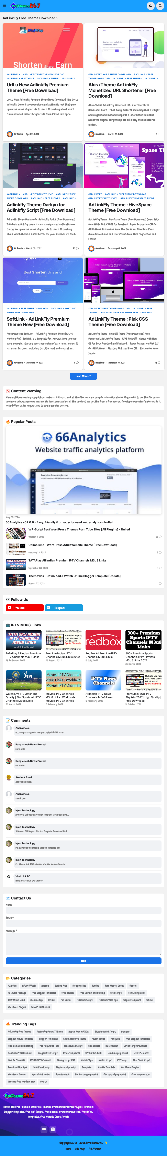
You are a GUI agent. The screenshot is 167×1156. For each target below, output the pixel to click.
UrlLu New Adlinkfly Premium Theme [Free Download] (37, 87)
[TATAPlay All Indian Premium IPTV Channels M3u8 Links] (16, 564)
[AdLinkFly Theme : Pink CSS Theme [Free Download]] (124, 280)
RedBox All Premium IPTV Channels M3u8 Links (101, 655)
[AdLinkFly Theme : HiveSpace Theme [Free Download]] (124, 165)
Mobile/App (36, 1000)
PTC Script (122, 1060)
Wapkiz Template (132, 1000)
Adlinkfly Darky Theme (39, 194)
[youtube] (44, 1129)
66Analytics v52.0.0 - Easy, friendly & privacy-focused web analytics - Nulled (59, 522)
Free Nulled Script (73, 1046)
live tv (43, 1081)
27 (74, 248)
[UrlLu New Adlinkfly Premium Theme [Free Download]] (42, 45)
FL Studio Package (17, 993)
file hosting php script (86, 1074)
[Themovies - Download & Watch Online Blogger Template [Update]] (16, 580)
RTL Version (95, 1148)
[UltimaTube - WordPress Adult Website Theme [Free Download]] (16, 549)
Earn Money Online (114, 985)
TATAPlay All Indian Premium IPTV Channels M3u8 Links (68, 560)
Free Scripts (116, 993)
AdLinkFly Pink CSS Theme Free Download (127, 312)
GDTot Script (111, 1046)
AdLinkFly (14, 74)
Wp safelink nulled (41, 1074)
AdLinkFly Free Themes (128, 78)
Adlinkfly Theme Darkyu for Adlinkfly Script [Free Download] (41, 207)
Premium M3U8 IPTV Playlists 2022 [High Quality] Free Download (143, 697)
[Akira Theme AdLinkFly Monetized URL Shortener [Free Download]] (124, 45)
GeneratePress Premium (20, 1053)
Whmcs (149, 1000)
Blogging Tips (79, 985)
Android (45, 985)
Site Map (80, 1148)
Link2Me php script (118, 1053)
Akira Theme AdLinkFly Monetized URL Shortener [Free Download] (122, 90)
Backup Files (61, 985)
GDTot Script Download (135, 1046)
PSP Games (66, 1000)
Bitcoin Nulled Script (105, 1031)
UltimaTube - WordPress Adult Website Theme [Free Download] (73, 545)
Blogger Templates (48, 1038)
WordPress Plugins (17, 1007)
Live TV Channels (16, 1060)
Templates (87, 1067)
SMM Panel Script (42, 1067)
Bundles (95, 985)
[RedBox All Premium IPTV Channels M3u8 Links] (103, 640)
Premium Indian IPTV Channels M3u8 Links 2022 (63, 655)
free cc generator (141, 1074)
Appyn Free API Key (78, 1031)
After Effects (29, 985)
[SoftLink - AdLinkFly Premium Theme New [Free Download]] (42, 280)
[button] (6, 6)
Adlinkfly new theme (21, 78)
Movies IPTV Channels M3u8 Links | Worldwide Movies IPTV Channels (61, 697)
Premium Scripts (85, 1000)
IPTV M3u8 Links (16, 1000)
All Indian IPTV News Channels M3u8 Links (99, 695)
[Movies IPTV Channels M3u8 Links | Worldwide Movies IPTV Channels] (63, 680)
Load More (82, 376)
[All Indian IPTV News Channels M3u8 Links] (103, 680)
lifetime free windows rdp (21, 1081)
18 (156, 362)
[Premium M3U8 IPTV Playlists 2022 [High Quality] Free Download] (143, 680)
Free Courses (68, 993)
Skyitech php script (66, 1067)
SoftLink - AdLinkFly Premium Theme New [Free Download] (38, 321)
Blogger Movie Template (20, 1038)
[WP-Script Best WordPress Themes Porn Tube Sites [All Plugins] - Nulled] (16, 533)
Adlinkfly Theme (48, 78)
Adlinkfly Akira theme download (110, 74)
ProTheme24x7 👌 (97, 1143)
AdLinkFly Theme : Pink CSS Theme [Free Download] (118, 321)
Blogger (125, 1031)
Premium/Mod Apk (108, 1000)
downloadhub (62, 1074)
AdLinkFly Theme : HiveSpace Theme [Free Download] (120, 207)
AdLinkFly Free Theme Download (44, 74)
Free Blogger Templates (44, 993)
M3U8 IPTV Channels (40, 1060)
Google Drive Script (48, 1053)
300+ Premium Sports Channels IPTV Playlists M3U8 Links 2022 (140, 657)
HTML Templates (136, 993)
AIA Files (12, 985)
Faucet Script (98, 1038)
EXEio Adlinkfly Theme (74, 1038)
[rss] (52, 1129)
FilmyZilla (115, 1038)
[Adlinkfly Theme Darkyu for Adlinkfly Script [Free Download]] (42, 165)
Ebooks (133, 985)
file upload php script (115, 1074)
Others (51, 1000)
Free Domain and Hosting (92, 993)
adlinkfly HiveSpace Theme (138, 198)
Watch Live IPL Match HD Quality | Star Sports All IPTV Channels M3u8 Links (23, 697)
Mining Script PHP (66, 1060)
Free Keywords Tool (49, 1046)
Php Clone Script (141, 1060)
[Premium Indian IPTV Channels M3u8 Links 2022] (63, 640)
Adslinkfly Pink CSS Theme (50, 1031)
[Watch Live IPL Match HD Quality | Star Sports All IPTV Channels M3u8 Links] (24, 680)
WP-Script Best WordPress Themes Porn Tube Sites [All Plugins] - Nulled (79, 529)
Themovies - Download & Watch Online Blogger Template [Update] (75, 576)
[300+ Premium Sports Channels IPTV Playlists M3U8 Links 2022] (143, 640)
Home (68, 1148)
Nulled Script (105, 1060)
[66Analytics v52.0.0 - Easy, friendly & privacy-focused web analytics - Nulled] (84, 470)
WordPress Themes (40, 1007)
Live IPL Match (141, 1053)
